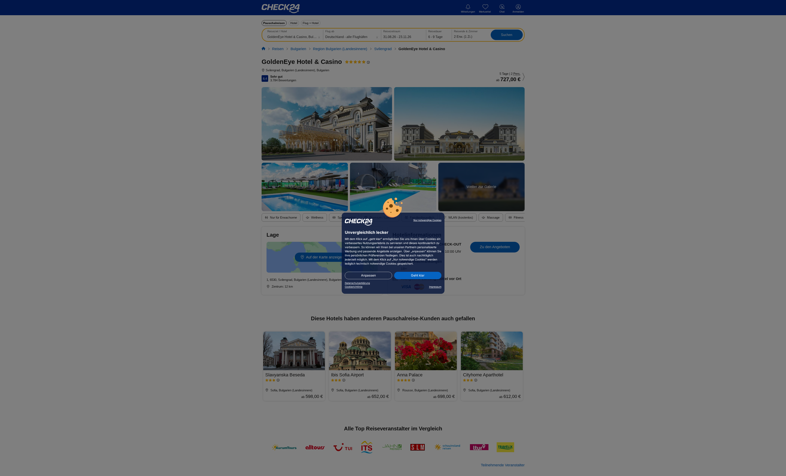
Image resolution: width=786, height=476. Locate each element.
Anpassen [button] (368, 275)
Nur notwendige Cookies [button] (427, 220)
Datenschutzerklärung (357, 283)
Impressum (435, 286)
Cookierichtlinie (353, 286)
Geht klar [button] (418, 275)
